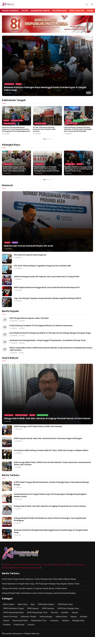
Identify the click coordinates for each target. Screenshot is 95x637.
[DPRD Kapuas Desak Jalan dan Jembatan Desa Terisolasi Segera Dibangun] (7, 445)
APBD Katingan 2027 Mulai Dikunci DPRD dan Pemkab (38, 426)
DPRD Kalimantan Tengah (13, 608)
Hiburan (75, 612)
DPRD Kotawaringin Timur (37, 612)
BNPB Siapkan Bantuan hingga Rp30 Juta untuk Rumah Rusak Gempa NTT (47, 287)
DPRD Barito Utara (65, 604)
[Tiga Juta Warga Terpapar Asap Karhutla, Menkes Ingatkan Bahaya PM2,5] (7, 305)
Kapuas (74, 616)
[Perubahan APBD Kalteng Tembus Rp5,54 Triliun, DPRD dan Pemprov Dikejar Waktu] (7, 457)
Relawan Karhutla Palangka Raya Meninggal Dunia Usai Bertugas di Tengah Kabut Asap (45, 89)
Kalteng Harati (61, 616)
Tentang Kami (9, 564)
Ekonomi (54, 612)
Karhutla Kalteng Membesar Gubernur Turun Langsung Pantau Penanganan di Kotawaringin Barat (16, 129)
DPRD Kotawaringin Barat (13, 612)
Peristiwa (18, 84)
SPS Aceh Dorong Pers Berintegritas (30, 255)
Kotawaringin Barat (9, 123)
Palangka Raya (59, 10)
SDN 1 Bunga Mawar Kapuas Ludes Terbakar (29, 318)
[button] (87, 4)
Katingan (83, 616)
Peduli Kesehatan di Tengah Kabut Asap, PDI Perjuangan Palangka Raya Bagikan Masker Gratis (46, 170)
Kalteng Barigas (46, 616)
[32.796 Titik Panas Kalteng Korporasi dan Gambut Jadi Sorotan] (47, 124)
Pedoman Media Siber (26, 564)
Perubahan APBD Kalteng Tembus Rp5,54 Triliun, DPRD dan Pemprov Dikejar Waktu (51, 450)
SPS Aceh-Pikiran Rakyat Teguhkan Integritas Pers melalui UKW (42, 265)
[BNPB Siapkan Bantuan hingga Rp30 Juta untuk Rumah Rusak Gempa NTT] (7, 294)
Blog (33, 604)
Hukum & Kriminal (10, 10)
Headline (6, 120)
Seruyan (31, 624)
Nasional (14, 242)
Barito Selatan (77, 10)
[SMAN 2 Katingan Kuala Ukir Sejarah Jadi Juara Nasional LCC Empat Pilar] (7, 283)
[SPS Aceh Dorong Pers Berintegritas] (7, 262)
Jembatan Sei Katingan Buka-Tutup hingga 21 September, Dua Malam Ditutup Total (47, 340)
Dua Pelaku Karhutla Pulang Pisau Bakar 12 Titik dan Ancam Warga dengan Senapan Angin (50, 333)
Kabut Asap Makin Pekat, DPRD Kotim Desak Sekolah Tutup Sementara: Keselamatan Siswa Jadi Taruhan (50, 349)
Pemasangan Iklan (60, 564)
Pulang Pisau (19, 624)
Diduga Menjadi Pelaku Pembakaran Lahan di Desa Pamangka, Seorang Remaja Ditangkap (50, 519)
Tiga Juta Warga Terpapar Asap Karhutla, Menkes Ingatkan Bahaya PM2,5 (47, 298)
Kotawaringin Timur (39, 620)
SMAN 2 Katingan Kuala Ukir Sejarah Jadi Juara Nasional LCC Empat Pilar (46, 276)
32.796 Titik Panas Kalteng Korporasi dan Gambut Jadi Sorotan (44, 129)
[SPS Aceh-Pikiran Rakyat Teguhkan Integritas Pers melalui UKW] (7, 273)
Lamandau (54, 620)
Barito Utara (22, 604)
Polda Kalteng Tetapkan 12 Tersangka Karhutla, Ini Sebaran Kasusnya (40, 325)
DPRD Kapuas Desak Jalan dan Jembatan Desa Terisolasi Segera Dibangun (48, 438)
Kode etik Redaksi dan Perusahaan (26, 568)
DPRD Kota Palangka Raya (68, 608)
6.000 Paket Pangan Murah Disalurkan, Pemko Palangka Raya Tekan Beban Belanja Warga (14, 170)
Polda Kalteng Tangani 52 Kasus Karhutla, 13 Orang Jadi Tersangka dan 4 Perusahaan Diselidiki (78, 129)
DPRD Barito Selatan (21, 415)
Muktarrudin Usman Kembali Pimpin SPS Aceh (28, 245)
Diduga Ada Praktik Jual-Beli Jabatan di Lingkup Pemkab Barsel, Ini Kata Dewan (47, 418)
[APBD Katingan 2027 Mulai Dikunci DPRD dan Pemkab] (7, 433)
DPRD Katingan (48, 608)
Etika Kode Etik (44, 564)
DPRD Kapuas (32, 608)
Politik (24, 10)
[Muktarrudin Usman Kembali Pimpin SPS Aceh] (47, 221)
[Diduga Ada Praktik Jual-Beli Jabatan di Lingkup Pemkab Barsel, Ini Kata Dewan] (7, 513)
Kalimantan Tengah (40, 10)
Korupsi (6, 620)
